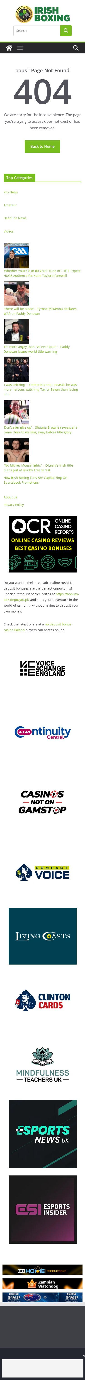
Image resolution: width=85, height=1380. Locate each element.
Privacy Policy (14, 504)
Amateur (10, 205)
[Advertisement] (42, 1368)
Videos (9, 231)
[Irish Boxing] (9, 47)
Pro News (11, 192)
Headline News (15, 218)
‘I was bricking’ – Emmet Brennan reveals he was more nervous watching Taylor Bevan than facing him (41, 389)
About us (10, 497)
